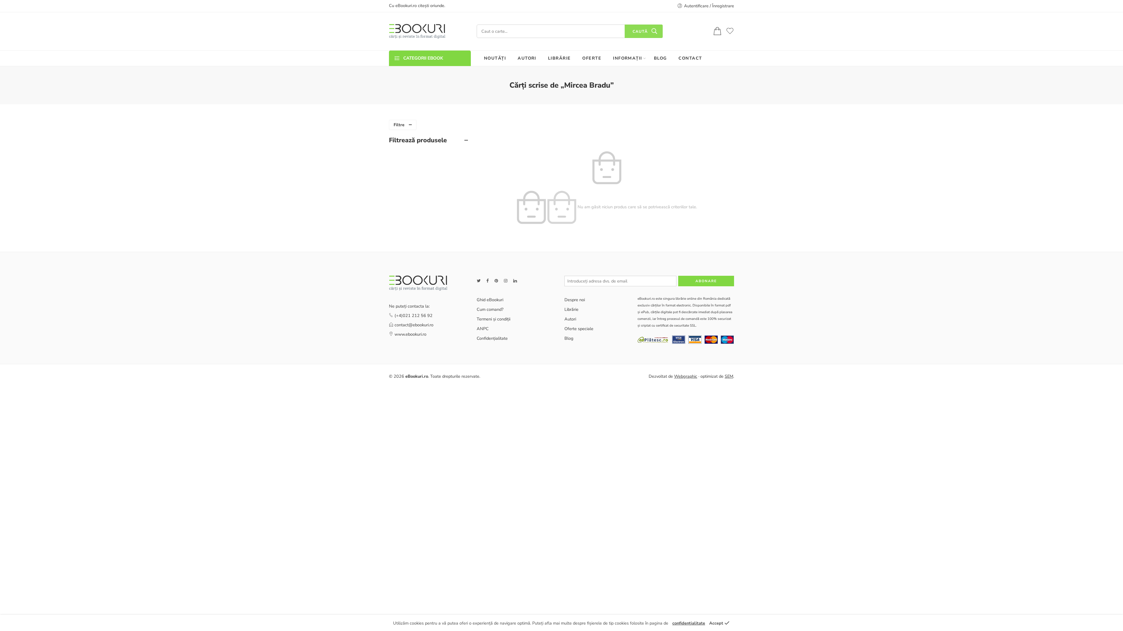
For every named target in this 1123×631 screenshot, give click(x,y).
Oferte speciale (578, 329)
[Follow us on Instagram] (505, 280)
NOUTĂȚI (495, 58)
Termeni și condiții (493, 319)
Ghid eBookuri (490, 300)
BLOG (660, 58)
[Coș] (717, 31)
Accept (716, 623)
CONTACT (690, 58)
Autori (570, 319)
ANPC (483, 329)
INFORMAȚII (627, 58)
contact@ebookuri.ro (414, 325)
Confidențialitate (492, 338)
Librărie (571, 309)
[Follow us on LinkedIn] (515, 280)
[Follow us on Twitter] (478, 280)
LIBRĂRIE (559, 58)
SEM (729, 376)
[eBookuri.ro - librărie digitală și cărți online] (417, 31)
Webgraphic (685, 376)
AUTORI (527, 58)
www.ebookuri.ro (410, 334)
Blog (568, 338)
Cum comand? (490, 309)
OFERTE (591, 58)
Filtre (399, 125)
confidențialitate (688, 623)
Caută (640, 31)
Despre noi (574, 300)
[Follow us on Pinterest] (496, 280)
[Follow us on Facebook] (487, 280)
